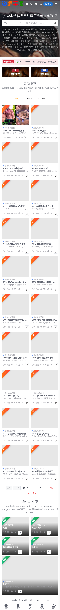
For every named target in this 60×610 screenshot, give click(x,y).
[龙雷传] (30, 575)
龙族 (5, 527)
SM (21, 47)
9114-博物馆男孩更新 (41, 244)
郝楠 (5, 44)
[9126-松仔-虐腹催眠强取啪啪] (44, 455)
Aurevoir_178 (47, 32)
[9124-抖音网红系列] (44, 418)
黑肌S (15, 38)
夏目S (10, 35)
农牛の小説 (30, 501)
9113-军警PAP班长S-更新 (14, 244)
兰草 (48, 35)
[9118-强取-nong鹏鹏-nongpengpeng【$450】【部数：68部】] (44, 304)
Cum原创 (35, 32)
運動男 (54, 41)
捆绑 (26, 47)
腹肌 (17, 41)
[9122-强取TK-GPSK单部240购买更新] (44, 380)
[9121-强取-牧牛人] (15, 380)
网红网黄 (28, 99)
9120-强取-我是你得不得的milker (43, 358)
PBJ (17, 44)
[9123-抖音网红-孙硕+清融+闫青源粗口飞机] (15, 418)
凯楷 (42, 35)
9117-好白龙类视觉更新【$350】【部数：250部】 (15, 321)
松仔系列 (30, 38)
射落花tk (7, 38)
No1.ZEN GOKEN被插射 (14, 130)
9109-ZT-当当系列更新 (13, 168)
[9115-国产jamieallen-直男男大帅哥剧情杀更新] (15, 266)
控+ (13, 32)
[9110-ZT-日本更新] (44, 152)
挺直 (40, 49)
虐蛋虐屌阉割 (9, 525)
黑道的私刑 (36, 547)
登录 (49, 4)
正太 (36, 29)
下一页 (26, 493)
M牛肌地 (29, 29)
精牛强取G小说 (10, 581)
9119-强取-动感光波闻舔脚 (15, 357)
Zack (38, 38)
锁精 (42, 47)
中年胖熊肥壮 (10, 128)
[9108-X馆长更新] (44, 115)
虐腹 (40, 44)
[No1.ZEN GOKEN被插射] (15, 115)
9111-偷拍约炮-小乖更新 (14, 206)
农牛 (30, 44)
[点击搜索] (55, 23)
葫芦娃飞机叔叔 (23, 32)
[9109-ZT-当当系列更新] (15, 152)
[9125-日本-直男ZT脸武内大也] (15, 455)
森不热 (25, 35)
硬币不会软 (34, 35)
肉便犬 (54, 35)
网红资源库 (29, 600)
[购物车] (36, 4)
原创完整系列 (38, 128)
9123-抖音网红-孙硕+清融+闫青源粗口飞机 (14, 434)
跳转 (51, 488)
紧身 (35, 49)
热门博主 (41, 99)
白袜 (16, 47)
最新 (17, 99)
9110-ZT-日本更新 (40, 168)
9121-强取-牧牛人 (11, 395)
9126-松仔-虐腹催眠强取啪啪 (43, 472)
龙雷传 (6, 584)
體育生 (24, 41)
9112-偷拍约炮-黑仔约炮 (42, 206)
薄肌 (35, 44)
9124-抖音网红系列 (40, 433)
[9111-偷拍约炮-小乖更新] (15, 190)
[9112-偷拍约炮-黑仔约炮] (44, 190)
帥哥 (22, 29)
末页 (34, 493)
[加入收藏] (20, 591)
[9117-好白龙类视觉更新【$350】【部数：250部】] (15, 304)
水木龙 (16, 29)
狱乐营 (51, 29)
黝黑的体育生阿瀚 (10, 547)
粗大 (30, 41)
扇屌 (30, 49)
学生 (37, 47)
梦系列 (23, 44)
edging (11, 44)
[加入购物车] (26, 138)
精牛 (45, 44)
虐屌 (24, 49)
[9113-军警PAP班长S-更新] (15, 228)
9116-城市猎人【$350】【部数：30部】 (42, 283)
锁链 (31, 47)
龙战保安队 (36, 527)
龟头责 (52, 44)
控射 (47, 41)
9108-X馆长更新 (39, 130)
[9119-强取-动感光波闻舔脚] (15, 342)
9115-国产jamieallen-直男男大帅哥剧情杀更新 (15, 283)
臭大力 (22, 38)
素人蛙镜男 (47, 38)
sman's (43, 29)
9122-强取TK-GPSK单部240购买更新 (44, 396)
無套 (36, 41)
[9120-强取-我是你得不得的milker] (44, 342)
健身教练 (9, 47)
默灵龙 (18, 35)
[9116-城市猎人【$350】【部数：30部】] (44, 266)
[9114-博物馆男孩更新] (44, 228)
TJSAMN (10, 41)
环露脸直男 (50, 47)
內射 (42, 41)
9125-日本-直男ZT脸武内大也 (15, 472)
